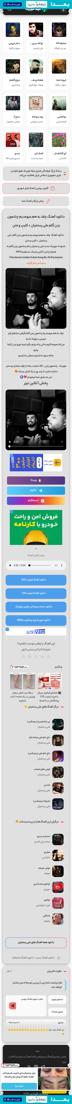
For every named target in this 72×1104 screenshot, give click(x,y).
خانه (37, 1052)
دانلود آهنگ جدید (45, 958)
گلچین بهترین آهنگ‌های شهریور (32, 188)
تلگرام (33, 490)
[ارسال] (12, 1005)
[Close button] (69, 1065)
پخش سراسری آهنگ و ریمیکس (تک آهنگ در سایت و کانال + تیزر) (37, 1059)
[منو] (63, 9)
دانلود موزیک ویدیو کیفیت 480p (34, 620)
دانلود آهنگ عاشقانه (23, 958)
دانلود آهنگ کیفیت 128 (34, 593)
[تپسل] (1, 11)
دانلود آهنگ (57, 235)
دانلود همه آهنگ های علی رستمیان (36, 943)
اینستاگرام (33, 501)
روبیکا (34, 480)
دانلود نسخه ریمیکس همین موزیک (33, 607)
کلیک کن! (19, 1086)
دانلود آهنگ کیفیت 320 (33, 580)
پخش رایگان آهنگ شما (33, 201)
